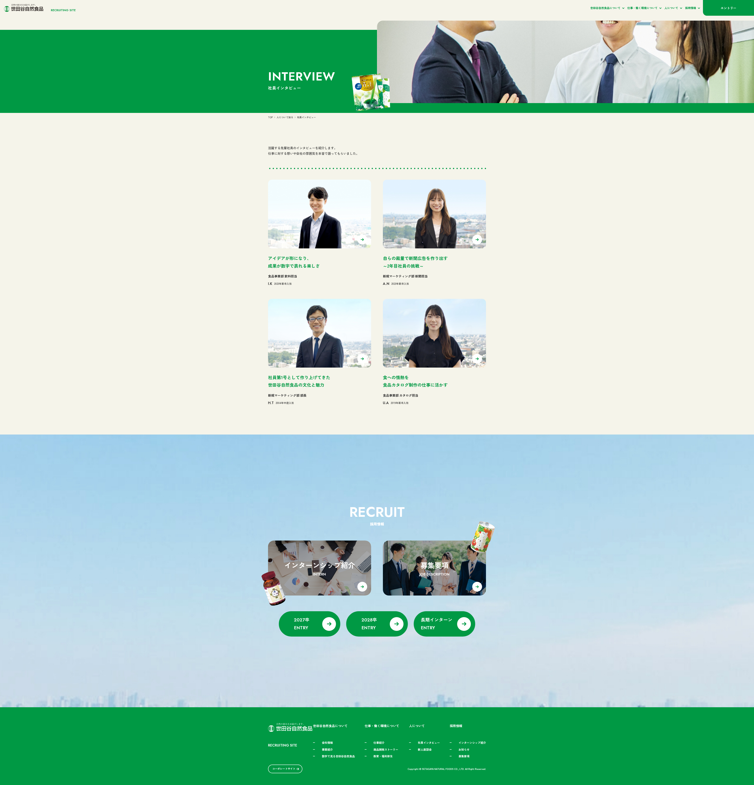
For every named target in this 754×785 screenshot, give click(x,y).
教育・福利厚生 (383, 756)
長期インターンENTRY (436, 624)
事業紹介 (327, 749)
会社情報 (327, 743)
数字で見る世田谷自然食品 (338, 756)
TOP (270, 117)
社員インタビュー (429, 743)
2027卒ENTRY (301, 624)
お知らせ (463, 749)
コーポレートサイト (283, 768)
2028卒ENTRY (369, 624)
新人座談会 (425, 749)
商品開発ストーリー (385, 749)
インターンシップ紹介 (472, 743)
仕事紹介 (378, 743)
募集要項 (463, 756)
